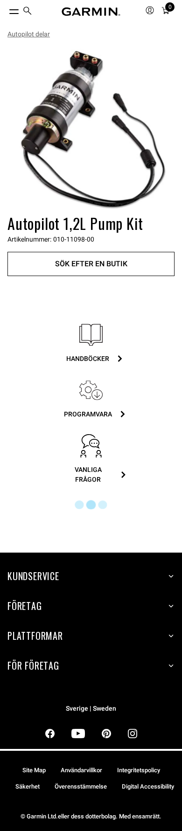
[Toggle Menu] (5, 9)
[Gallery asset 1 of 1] (91, 128)
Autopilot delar (28, 34)
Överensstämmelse (81, 786)
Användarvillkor (81, 770)
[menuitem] (28, 12)
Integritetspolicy (138, 770)
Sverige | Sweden (91, 709)
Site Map (34, 770)
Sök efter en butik (91, 263)
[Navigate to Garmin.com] (91, 11)
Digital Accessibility (148, 786)
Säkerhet (27, 786)
